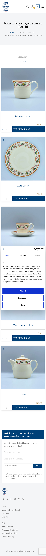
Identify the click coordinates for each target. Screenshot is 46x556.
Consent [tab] (8, 255)
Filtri (22, 61)
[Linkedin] (11, 499)
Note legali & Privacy (10, 533)
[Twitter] (7, 499)
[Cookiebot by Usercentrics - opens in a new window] (34, 249)
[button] (3, 70)
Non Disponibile (21, 129)
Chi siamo (5, 513)
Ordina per (22, 57)
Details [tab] (23, 255)
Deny (23, 305)
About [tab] (37, 255)
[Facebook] (3, 499)
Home (13, 32)
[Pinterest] (14, 499)
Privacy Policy (10, 478)
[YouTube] (22, 499)
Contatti (5, 517)
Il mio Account (7, 526)
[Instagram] (18, 499)
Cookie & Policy (8, 537)
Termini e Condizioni (10, 530)
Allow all (23, 291)
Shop (4, 506)
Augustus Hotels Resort (11, 510)
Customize (22, 298)
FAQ (3, 523)
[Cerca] (27, 6)
